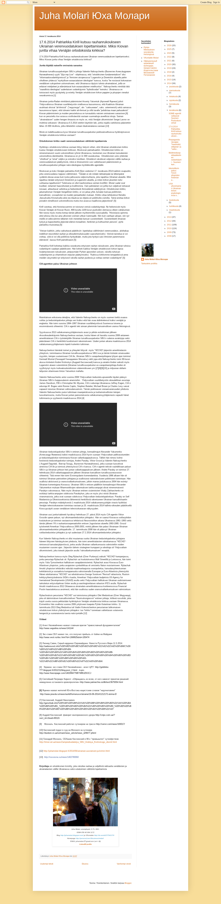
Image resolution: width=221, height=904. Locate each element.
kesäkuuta (174, 110)
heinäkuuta (174, 104)
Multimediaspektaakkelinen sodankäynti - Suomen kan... (175, 159)
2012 (169, 221)
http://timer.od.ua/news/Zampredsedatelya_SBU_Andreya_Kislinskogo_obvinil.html (78, 742)
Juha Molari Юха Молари (156, 259)
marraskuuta (174, 90)
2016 (169, 76)
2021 (169, 61)
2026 (169, 45)
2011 (169, 225)
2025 (169, 49)
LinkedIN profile (85, 844)
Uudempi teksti (46, 864)
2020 (169, 64)
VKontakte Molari (151, 58)
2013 (169, 217)
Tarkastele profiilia (149, 263)
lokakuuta (173, 96)
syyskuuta (173, 100)
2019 (169, 68)
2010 (169, 228)
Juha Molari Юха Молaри (94, 15)
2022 (169, 57)
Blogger (128, 883)
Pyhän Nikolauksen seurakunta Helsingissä (149, 51)
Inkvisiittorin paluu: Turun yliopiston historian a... (174, 174)
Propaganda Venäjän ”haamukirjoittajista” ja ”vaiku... (175, 144)
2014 (169, 83)
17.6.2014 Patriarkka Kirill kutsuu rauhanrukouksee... (175, 131)
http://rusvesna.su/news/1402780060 (61, 757)
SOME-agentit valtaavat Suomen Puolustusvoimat (175, 118)
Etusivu (85, 864)
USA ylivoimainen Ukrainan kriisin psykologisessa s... (175, 190)
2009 (169, 232)
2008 (169, 236)
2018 (169, 72)
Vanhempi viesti (124, 864)
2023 (169, 53)
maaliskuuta (174, 210)
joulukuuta (174, 86)
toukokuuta (174, 200)
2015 (169, 80)
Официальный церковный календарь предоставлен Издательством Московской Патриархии (151, 68)
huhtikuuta (174, 206)
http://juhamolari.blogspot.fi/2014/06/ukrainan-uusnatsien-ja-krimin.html (77, 751)
